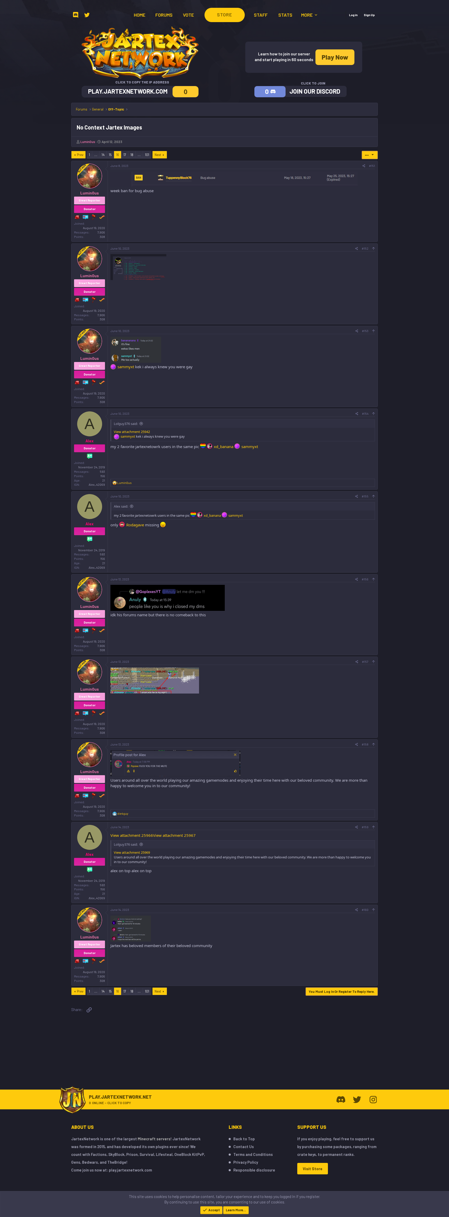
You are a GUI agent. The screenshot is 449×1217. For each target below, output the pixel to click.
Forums (164, 15)
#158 (365, 744)
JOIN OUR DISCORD (314, 91)
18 (131, 155)
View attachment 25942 (132, 431)
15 (110, 155)
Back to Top (244, 1138)
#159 (365, 827)
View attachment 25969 (132, 852)
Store (224, 14)
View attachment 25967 (174, 835)
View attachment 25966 (131, 835)
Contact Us (243, 1146)
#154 (365, 413)
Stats (285, 15)
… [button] (95, 155)
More (307, 15)
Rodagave (135, 524)
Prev (80, 155)
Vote (188, 15)
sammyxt (125, 366)
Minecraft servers (154, 1138)
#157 (365, 661)
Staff (261, 15)
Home (139, 15)
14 (103, 155)
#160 (365, 909)
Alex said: (121, 506)
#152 (365, 248)
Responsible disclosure (254, 1170)
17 (124, 155)
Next (158, 155)
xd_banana (223, 446)
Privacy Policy (245, 1162)
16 (117, 155)
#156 (365, 579)
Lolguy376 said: (126, 423)
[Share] (364, 166)
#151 (372, 165)
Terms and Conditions (253, 1154)
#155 (365, 496)
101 (147, 155)
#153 (365, 331)
